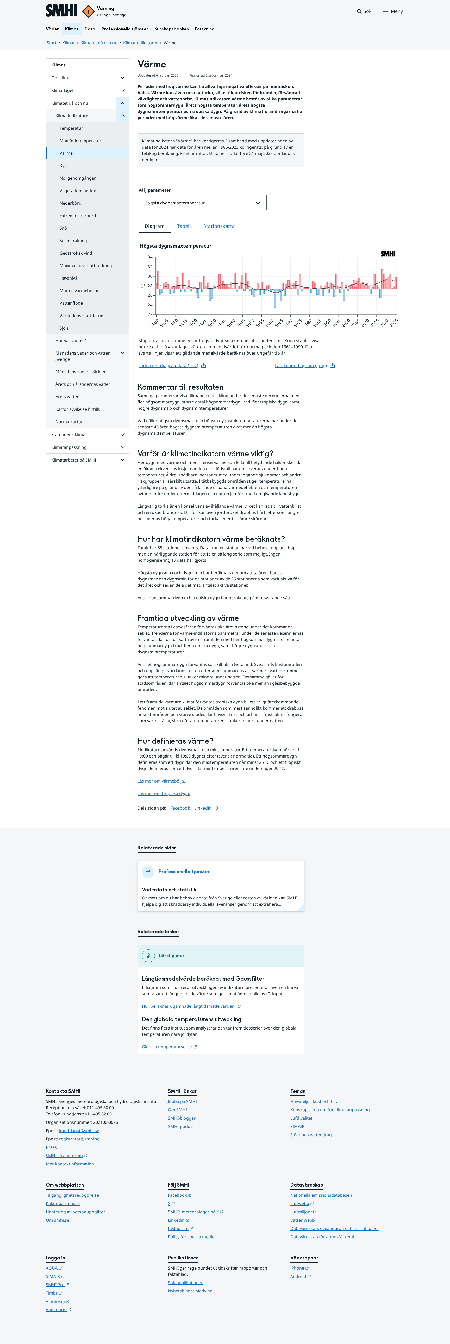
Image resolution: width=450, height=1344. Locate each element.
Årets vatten (67, 397)
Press (51, 1147)
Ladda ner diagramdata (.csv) (168, 365)
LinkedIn (203, 808)
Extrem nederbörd (78, 215)
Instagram (206, 1228)
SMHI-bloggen (182, 1118)
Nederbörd (71, 203)
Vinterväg (83, 1301)
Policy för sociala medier (192, 1237)
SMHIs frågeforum (92, 1155)
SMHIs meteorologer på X (221, 1212)
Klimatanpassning (69, 447)
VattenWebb (302, 1220)
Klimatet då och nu (98, 43)
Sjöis (64, 328)
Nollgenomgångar (78, 178)
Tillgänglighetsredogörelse (72, 1195)
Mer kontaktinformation (70, 1164)
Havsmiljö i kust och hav (314, 1101)
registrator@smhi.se (79, 1139)
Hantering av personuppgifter (75, 1212)
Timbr (79, 1293)
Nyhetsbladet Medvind (190, 1291)
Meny (397, 11)
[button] (364, 11)
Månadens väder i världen (81, 372)
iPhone (325, 1268)
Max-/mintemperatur (80, 140)
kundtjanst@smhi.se (79, 1130)
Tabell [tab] (184, 226)
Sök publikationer (185, 1282)
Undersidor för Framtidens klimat (122, 434)
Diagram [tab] (155, 226)
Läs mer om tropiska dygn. (164, 793)
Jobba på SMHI (182, 1101)
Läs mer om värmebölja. (161, 781)
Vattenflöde (71, 303)
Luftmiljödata (303, 1212)
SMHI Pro (83, 1285)
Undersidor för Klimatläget (122, 90)
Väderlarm (84, 1310)
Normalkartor (69, 422)
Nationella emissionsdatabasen (321, 1195)
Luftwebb (327, 1203)
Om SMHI (177, 1110)
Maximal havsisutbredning (86, 265)
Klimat (71, 29)
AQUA (79, 1268)
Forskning (205, 29)
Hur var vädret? (70, 340)
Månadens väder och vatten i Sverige (84, 356)
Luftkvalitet (301, 1118)
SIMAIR (297, 1126)
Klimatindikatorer (140, 43)
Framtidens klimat (69, 434)
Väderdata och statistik (169, 890)
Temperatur (71, 128)
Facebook (180, 808)
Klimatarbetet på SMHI (73, 460)
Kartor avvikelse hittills (77, 409)
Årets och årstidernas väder (82, 384)
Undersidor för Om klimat (122, 77)
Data (90, 29)
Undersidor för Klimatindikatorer (122, 115)
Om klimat (61, 77)
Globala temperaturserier (169, 1047)
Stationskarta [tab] (219, 226)
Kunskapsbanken (171, 29)
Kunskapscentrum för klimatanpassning (330, 1110)
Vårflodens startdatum (82, 315)
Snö (63, 228)
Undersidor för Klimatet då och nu (122, 103)
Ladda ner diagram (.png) (301, 365)
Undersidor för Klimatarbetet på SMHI (122, 460)
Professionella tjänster (125, 29)
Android (326, 1276)
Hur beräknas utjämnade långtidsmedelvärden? (191, 1006)
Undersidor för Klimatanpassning (122, 447)
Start (52, 43)
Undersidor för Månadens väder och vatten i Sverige (122, 353)
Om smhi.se (57, 1220)
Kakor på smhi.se (63, 1203)
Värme (66, 153)
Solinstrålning (73, 240)
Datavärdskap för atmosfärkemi (322, 1237)
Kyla (64, 165)
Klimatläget (62, 90)
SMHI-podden (181, 1126)
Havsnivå (68, 278)
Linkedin (204, 1220)
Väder (52, 29)
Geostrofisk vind (76, 253)
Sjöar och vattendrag (311, 1135)
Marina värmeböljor (79, 290)
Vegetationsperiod (78, 190)
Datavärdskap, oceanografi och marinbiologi (334, 1228)
